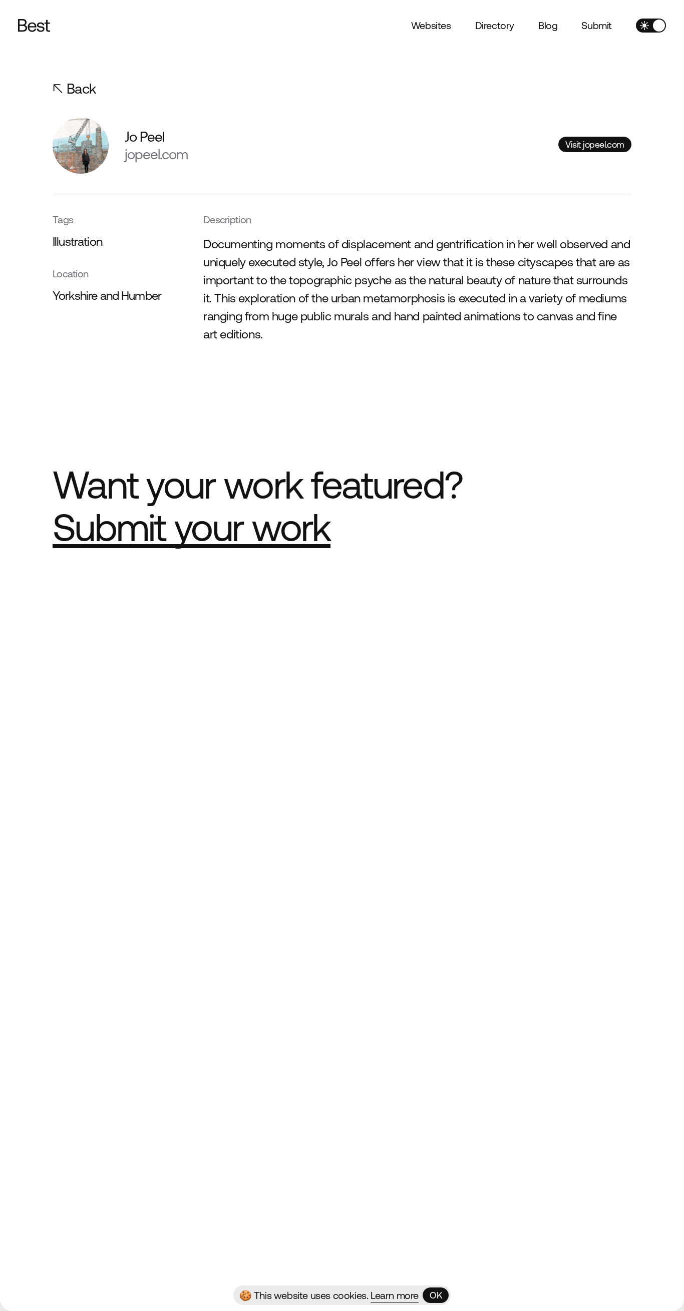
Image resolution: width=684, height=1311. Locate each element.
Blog (547, 25)
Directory (494, 25)
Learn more (395, 1295)
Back (81, 89)
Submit (596, 25)
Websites (431, 25)
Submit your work (191, 527)
